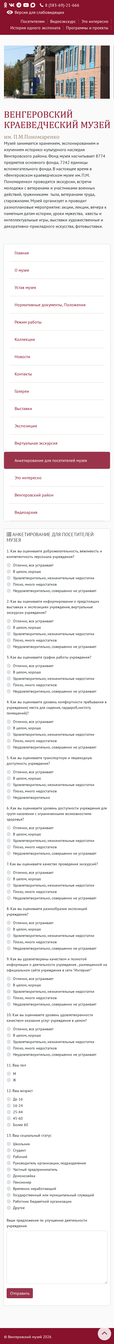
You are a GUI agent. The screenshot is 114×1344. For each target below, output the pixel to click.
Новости (22, 356)
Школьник (21, 1144)
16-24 (18, 1105)
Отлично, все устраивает (33, 565)
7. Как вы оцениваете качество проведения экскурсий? (52, 864)
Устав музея (25, 287)
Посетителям (33, 21)
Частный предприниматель (35, 1169)
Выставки (23, 408)
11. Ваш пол (16, 1065)
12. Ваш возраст (20, 1090)
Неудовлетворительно (31, 797)
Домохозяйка (24, 1175)
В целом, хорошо (27, 571)
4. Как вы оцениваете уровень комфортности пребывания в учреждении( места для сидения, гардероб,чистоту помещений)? (57, 708)
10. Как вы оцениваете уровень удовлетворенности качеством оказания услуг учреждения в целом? (50, 1017)
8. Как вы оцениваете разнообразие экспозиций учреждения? (47, 911)
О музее (22, 270)
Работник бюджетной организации (42, 1201)
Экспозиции (26, 425)
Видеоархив (26, 512)
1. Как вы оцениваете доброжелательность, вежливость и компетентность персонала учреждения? (54, 554)
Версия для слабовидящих (39, 12)
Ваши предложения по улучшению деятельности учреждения (47, 1223)
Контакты (23, 374)
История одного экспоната (35, 27)
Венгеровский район (34, 495)
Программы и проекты (87, 27)
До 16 (18, 1099)
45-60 (18, 1118)
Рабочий (20, 1156)
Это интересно (94, 21)
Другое (19, 1207)
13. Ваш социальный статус (29, 1135)
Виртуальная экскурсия (36, 443)
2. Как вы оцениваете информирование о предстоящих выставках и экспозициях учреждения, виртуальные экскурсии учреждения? (53, 607)
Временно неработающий (34, 1188)
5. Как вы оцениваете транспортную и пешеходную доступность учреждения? (49, 760)
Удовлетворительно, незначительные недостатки (53, 578)
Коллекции (25, 339)
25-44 (18, 1112)
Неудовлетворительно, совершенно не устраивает (55, 590)
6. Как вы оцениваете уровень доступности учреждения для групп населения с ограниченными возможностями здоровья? (57, 814)
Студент (19, 1150)
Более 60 (20, 1124)
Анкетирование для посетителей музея (51, 460)
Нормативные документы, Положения (50, 304)
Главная (22, 252)
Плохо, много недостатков (35, 584)
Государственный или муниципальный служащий (53, 1195)
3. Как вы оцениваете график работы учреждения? (49, 657)
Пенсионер (22, 1182)
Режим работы (28, 322)
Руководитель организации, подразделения (49, 1163)
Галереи (22, 391)
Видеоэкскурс (63, 21)
